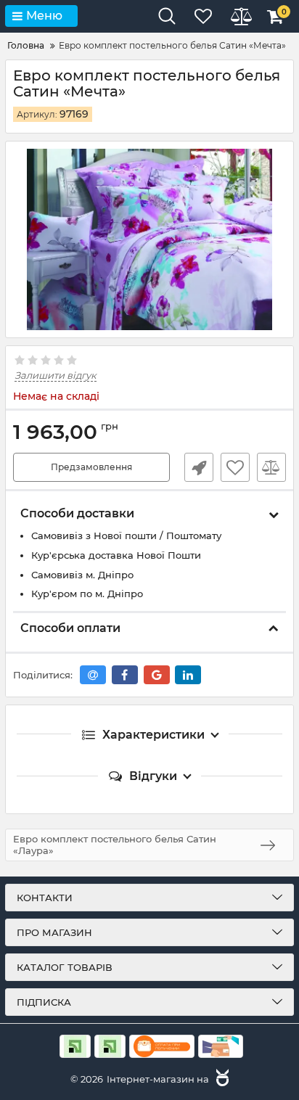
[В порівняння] (271, 467)
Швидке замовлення (198, 467)
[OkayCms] (221, 1079)
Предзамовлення (91, 466)
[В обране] (235, 467)
